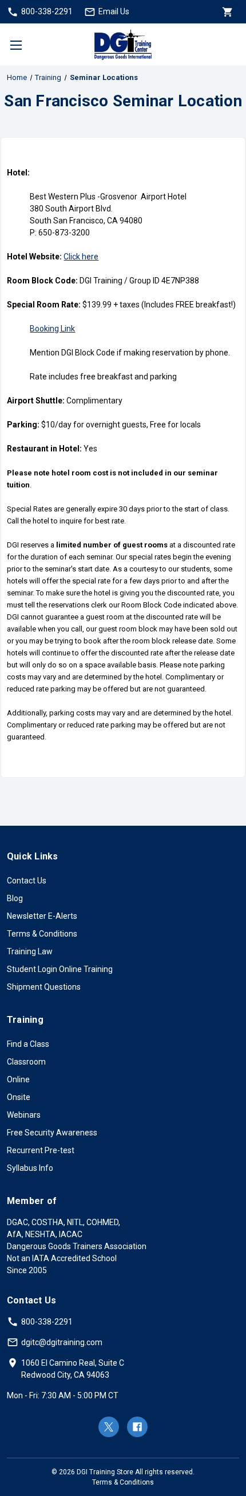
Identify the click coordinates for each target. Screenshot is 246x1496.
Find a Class (28, 1044)
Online (18, 1079)
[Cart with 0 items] (227, 11)
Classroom (26, 1061)
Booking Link (52, 328)
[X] (108, 1427)
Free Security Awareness (52, 1132)
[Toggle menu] (15, 45)
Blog (15, 898)
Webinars (24, 1114)
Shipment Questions (44, 986)
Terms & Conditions (42, 933)
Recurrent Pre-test (40, 1150)
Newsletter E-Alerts (42, 916)
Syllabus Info (30, 1168)
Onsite (18, 1097)
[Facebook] (137, 1427)
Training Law (30, 951)
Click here (81, 256)
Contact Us (26, 880)
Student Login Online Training (60, 969)
